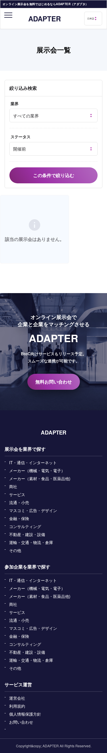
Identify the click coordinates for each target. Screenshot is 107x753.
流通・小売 (19, 502)
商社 (13, 486)
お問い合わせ (21, 722)
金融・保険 (19, 518)
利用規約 (17, 706)
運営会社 (17, 698)
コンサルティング (25, 526)
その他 (15, 550)
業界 (15, 103)
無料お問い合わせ (53, 381)
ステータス (21, 136)
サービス (17, 494)
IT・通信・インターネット (33, 462)
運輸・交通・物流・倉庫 (31, 542)
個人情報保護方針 (25, 714)
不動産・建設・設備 (27, 534)
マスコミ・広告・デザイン (33, 510)
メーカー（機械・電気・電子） (37, 470)
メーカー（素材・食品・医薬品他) (39, 478)
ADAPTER (44, 18)
